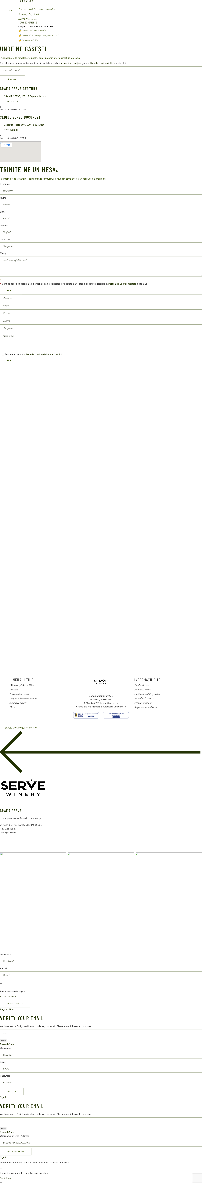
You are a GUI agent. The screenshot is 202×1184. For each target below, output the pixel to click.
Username (5, 1048)
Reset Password (15, 1152)
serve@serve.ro (8, 832)
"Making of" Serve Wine (22, 685)
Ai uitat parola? (8, 996)
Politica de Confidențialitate (122, 283)
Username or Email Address (14, 1136)
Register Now (7, 1009)
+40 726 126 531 (8, 828)
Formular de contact (144, 698)
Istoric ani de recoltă (19, 694)
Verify (3, 1041)
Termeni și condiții (143, 702)
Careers (13, 707)
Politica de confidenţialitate (147, 694)
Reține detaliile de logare (12, 991)
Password (5, 1075)
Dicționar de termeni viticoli (23, 698)
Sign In (3, 1097)
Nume (3, 197)
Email (2, 211)
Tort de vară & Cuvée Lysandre (36, 9)
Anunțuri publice (18, 702)
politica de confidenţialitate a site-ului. (42, 354)
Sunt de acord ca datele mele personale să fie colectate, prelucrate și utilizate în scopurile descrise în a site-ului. (73, 283)
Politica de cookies (142, 689)
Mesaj (3, 253)
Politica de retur (142, 685)
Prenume (5, 184)
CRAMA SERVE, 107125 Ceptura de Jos (21, 824)
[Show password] (1, 983)
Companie (5, 239)
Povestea (14, 689)
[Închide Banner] (1, 1168)
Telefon (4, 225)
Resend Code (7, 1044)
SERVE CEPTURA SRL (27, 728)
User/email (5, 954)
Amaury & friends (29, 14)
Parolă (3, 968)
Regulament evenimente (145, 707)
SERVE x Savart (28, 19)
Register (12, 1091)
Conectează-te (15, 1004)
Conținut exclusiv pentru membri (36, 26)
